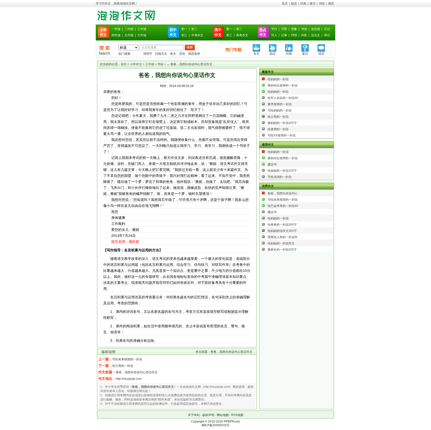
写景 (284, 29)
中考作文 (197, 35)
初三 (184, 35)
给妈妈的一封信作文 (281, 243)
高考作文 (242, 35)
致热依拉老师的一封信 (283, 85)
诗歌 (304, 35)
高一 (229, 29)
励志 (294, 3)
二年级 (128, 29)
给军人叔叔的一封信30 (283, 98)
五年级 (128, 35)
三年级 (141, 29)
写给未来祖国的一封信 (127, 359)
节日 (274, 29)
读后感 (315, 29)
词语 (322, 3)
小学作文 (136, 64)
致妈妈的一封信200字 (282, 123)
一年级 (115, 29)
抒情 (294, 35)
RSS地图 (237, 415)
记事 (284, 35)
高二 (239, 29)
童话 (313, 3)
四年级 (115, 35)
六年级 (141, 35)
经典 (303, 3)
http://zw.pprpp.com (129, 379)
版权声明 (208, 415)
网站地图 (223, 415)
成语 (331, 3)
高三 (229, 35)
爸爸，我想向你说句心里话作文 (137, 372)
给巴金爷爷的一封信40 (283, 206)
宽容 (182, 53)
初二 (194, 29)
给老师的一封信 (278, 129)
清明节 (147, 53)
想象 (294, 29)
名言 (285, 3)
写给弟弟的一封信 (280, 177)
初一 (184, 29)
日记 (327, 29)
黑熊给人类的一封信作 (283, 237)
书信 (304, 29)
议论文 (315, 35)
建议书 (272, 164)
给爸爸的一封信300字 (282, 224)
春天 (173, 53)
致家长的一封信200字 (282, 249)
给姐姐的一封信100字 (282, 170)
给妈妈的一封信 (278, 79)
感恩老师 (194, 53)
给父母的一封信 (122, 366)
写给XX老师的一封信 (282, 135)
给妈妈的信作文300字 (282, 231)
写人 (274, 35)
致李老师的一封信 (280, 104)
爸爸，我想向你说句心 (283, 193)
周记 (327, 35)
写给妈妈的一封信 (280, 110)
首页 (124, 64)
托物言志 (161, 53)
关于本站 (194, 415)
